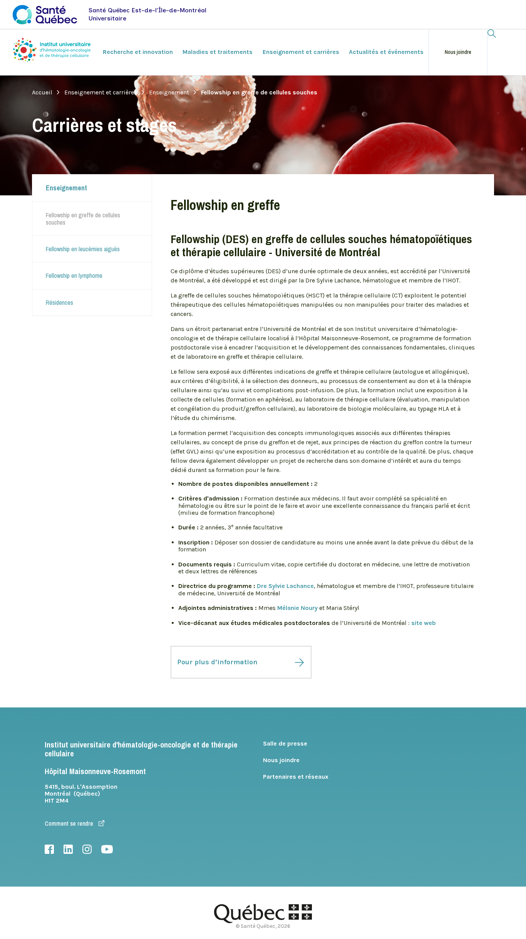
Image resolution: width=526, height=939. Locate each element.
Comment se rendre (70, 823)
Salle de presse (285, 743)
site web (423, 623)
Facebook (49, 849)
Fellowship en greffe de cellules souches (83, 218)
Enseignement (169, 92)
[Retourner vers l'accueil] (53, 51)
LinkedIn (68, 849)
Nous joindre (458, 52)
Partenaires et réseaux (295, 776)
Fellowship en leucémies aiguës (83, 249)
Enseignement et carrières (100, 92)
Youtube (107, 849)
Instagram (87, 849)
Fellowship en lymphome (74, 275)
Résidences (59, 302)
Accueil (42, 92)
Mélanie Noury (297, 607)
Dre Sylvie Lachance (285, 586)
